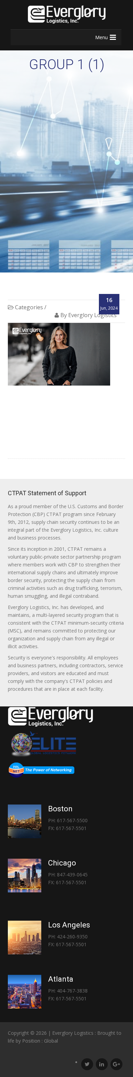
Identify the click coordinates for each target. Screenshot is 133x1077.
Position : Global (40, 1040)
